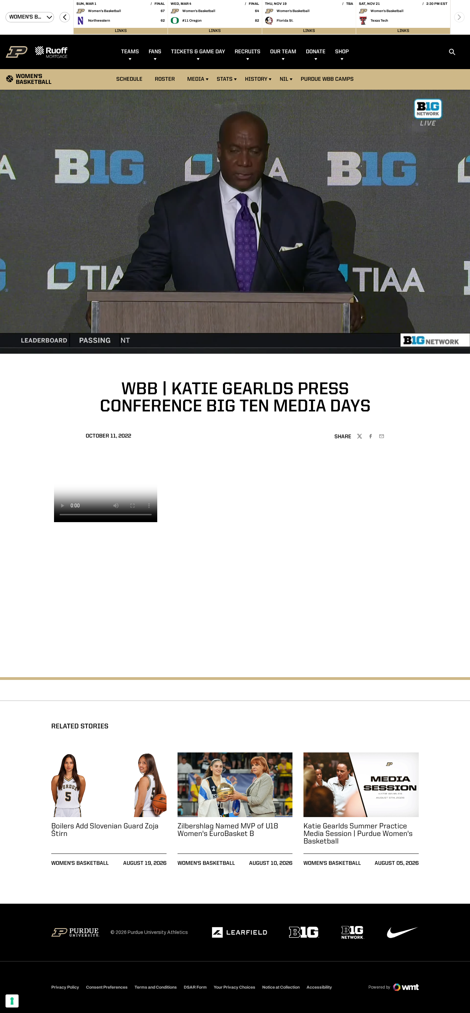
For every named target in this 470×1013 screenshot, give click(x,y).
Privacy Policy (65, 987)
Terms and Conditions (156, 987)
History (256, 79)
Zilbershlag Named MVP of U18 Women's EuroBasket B (228, 830)
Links (121, 31)
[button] (65, 17)
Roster (165, 79)
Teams (130, 52)
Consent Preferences (107, 987)
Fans (155, 52)
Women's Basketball (80, 863)
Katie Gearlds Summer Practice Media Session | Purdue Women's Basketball (358, 834)
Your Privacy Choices (234, 987)
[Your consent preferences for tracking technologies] (12, 1001)
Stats (225, 79)
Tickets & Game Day (198, 52)
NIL (284, 79)
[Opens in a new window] (239, 932)
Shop (342, 52)
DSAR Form (195, 987)
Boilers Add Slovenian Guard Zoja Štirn (105, 830)
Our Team (283, 52)
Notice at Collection (281, 987)
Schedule (129, 79)
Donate (315, 52)
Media (195, 79)
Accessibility (319, 987)
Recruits (247, 52)
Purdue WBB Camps (327, 79)
